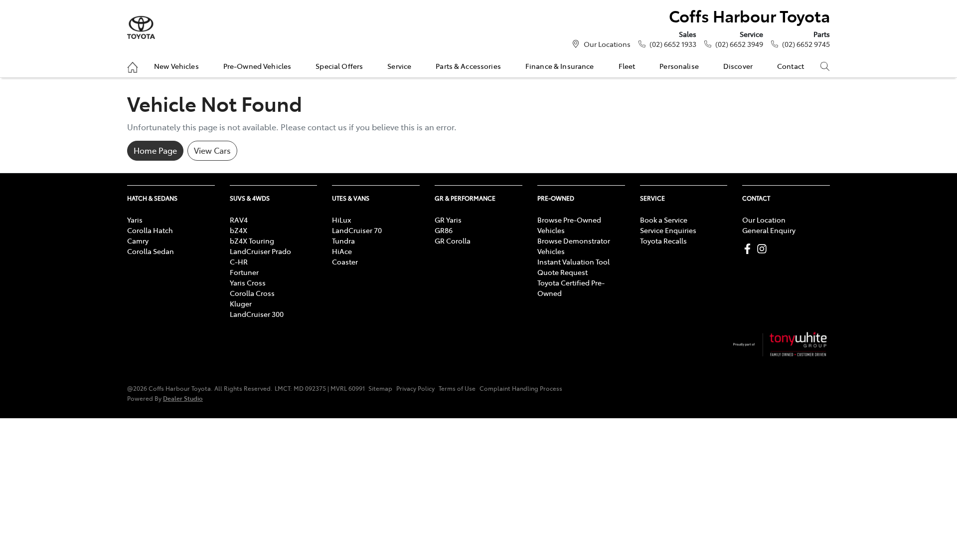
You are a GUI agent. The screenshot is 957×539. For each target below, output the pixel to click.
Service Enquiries (668, 230)
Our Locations (607, 44)
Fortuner (244, 272)
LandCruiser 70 (357, 230)
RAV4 (239, 220)
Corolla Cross (252, 293)
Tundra (343, 241)
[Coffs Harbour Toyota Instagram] (764, 249)
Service (399, 66)
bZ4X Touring (252, 241)
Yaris (135, 220)
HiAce (342, 251)
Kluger (241, 303)
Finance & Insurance (559, 66)
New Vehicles (176, 66)
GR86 (444, 230)
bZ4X (238, 230)
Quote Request (562, 272)
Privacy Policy (415, 388)
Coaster (345, 262)
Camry (138, 241)
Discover (738, 66)
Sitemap (380, 388)
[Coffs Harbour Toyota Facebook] (749, 249)
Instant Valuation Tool (573, 262)
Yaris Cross (248, 282)
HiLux (341, 220)
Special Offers (339, 66)
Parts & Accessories (468, 66)
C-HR (239, 262)
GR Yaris (448, 220)
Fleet (627, 66)
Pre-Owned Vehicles (257, 66)
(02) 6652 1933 (672, 44)
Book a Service (663, 220)
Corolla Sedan (150, 251)
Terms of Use (457, 388)
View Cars (212, 150)
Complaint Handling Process (520, 388)
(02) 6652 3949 (739, 44)
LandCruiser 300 (257, 314)
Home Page (155, 150)
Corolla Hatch (150, 230)
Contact (790, 66)
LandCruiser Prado (260, 251)
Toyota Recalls (663, 241)
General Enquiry (769, 230)
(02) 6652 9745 (806, 44)
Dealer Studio (183, 398)
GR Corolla (453, 241)
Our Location (764, 220)
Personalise (679, 66)
